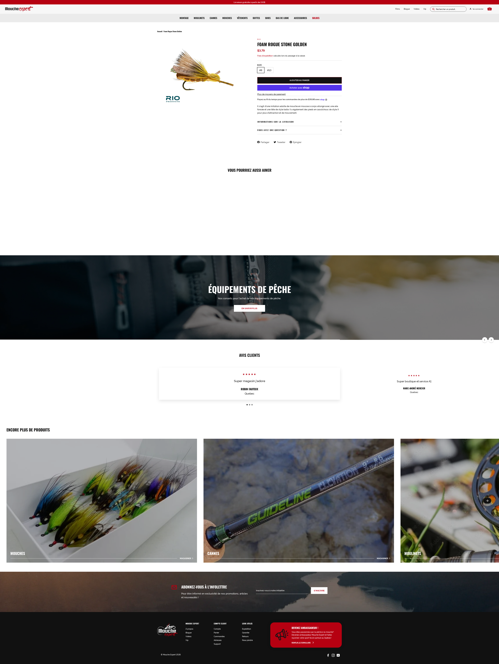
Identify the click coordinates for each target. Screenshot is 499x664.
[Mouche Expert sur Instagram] (333, 655)
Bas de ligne (282, 18)
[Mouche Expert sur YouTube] (338, 655)
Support (217, 644)
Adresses (218, 640)
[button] (487, 501)
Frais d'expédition (265, 55)
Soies (268, 18)
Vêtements (242, 18)
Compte (217, 628)
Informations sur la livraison (275, 121)
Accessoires (300, 18)
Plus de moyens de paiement (271, 94)
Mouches (227, 18)
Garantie (245, 632)
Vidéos (416, 9)
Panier (216, 632)
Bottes (256, 18)
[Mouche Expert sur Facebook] (328, 655)
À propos (189, 628)
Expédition (246, 628)
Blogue (407, 9)
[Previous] (484, 339)
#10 (269, 70)
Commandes (219, 636)
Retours (245, 636)
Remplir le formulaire (301, 642)
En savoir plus (249, 308)
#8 (260, 70)
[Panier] (490, 9)
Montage (184, 18)
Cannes (213, 18)
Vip (424, 9)
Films (397, 9)
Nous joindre (247, 640)
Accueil (159, 31)
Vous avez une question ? (272, 130)
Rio (259, 39)
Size (259, 65)
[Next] (491, 339)
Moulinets (199, 18)
